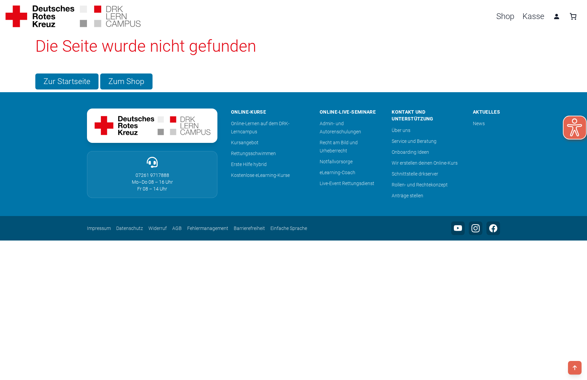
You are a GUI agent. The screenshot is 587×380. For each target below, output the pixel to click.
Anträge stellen (407, 195)
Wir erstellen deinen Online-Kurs (425, 163)
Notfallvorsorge (336, 161)
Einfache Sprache (288, 228)
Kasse (533, 16)
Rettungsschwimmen (253, 153)
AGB (177, 228)
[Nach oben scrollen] (575, 368)
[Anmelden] (556, 16)
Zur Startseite (66, 81)
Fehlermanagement (207, 228)
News (479, 123)
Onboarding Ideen (410, 152)
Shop (505, 16)
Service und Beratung (414, 141)
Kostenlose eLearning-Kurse (260, 175)
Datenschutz (129, 228)
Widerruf (157, 228)
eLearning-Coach (337, 172)
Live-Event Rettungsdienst (347, 183)
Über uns (401, 130)
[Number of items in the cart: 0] (573, 16)
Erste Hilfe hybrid (249, 164)
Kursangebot (245, 142)
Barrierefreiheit (249, 228)
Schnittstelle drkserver (415, 174)
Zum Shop (126, 81)
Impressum (99, 228)
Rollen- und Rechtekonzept (420, 184)
